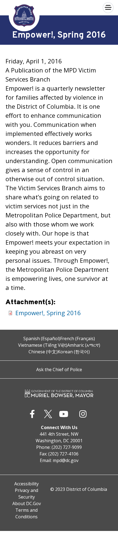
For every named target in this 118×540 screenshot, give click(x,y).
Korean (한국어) (74, 352)
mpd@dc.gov (65, 460)
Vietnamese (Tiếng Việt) (42, 345)
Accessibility (26, 484)
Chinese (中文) (43, 352)
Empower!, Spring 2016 (48, 313)
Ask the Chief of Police (59, 369)
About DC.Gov (26, 503)
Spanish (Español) (41, 338)
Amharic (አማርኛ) (83, 345)
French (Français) (77, 338)
